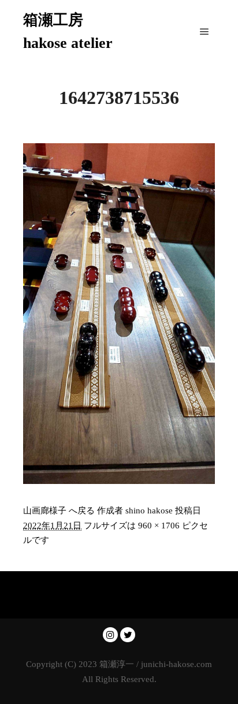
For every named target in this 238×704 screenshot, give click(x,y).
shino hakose (149, 510)
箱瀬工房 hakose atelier (68, 31)
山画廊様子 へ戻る (59, 510)
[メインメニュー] (204, 31)
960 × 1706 (159, 525)
